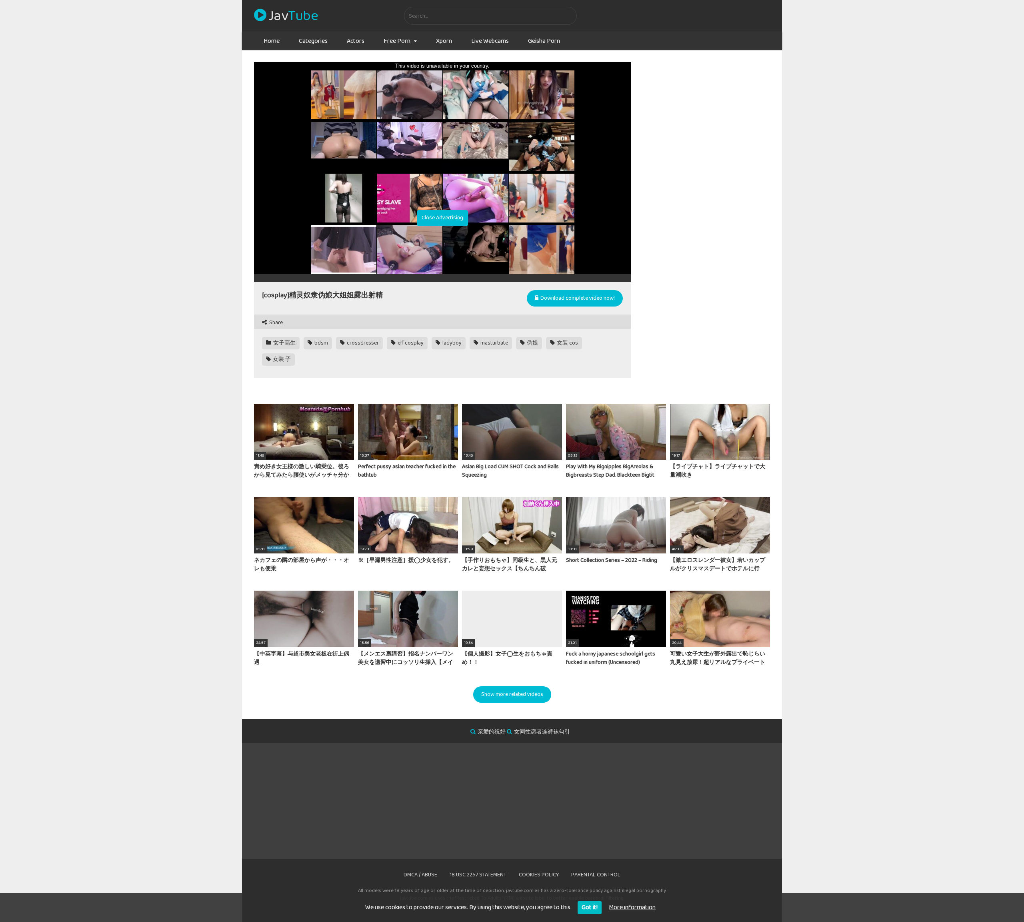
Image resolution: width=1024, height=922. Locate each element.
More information (632, 907)
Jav (293, 16)
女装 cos (567, 343)
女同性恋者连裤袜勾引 (542, 732)
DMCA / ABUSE (420, 874)
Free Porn (397, 41)
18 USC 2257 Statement (478, 874)
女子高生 (284, 343)
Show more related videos (512, 694)
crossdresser (362, 343)
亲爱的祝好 (492, 732)
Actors (355, 41)
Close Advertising (442, 217)
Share (275, 323)
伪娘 (532, 343)
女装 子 (281, 359)
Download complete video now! (577, 298)
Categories (313, 41)
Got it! (590, 907)
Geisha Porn (544, 41)
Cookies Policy (539, 874)
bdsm (320, 343)
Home (272, 41)
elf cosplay (410, 343)
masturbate (493, 343)
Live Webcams (490, 41)
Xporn (444, 41)
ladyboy (451, 343)
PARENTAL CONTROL (595, 874)
